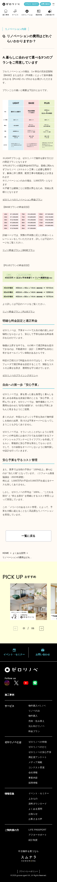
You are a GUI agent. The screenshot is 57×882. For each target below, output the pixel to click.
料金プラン (34, 731)
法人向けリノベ (36, 726)
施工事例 (6, 15)
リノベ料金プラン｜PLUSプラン (19, 311)
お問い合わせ (45, 4)
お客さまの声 (35, 819)
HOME (6, 553)
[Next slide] (41, 628)
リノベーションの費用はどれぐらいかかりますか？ (18, 557)
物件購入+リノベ (37, 705)
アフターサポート (37, 834)
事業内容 (33, 777)
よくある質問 (19, 553)
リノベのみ (34, 710)
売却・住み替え (36, 721)
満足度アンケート (37, 757)
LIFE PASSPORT (37, 829)
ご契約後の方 (49, 15)
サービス (15, 15)
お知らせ (33, 814)
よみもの (33, 798)
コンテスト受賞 (36, 767)
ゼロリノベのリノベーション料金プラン (22, 199)
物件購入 (33, 716)
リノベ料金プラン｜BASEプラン (19, 250)
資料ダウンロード (37, 803)
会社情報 (33, 772)
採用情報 (33, 783)
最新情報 (39, 15)
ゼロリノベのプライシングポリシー (20, 375)
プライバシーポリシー (28, 871)
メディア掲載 (35, 762)
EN (53, 4)
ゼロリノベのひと (37, 747)
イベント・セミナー (31, 4)
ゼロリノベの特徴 (37, 742)
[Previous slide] (15, 628)
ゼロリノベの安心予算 (39, 752)
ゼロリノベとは (26, 15)
